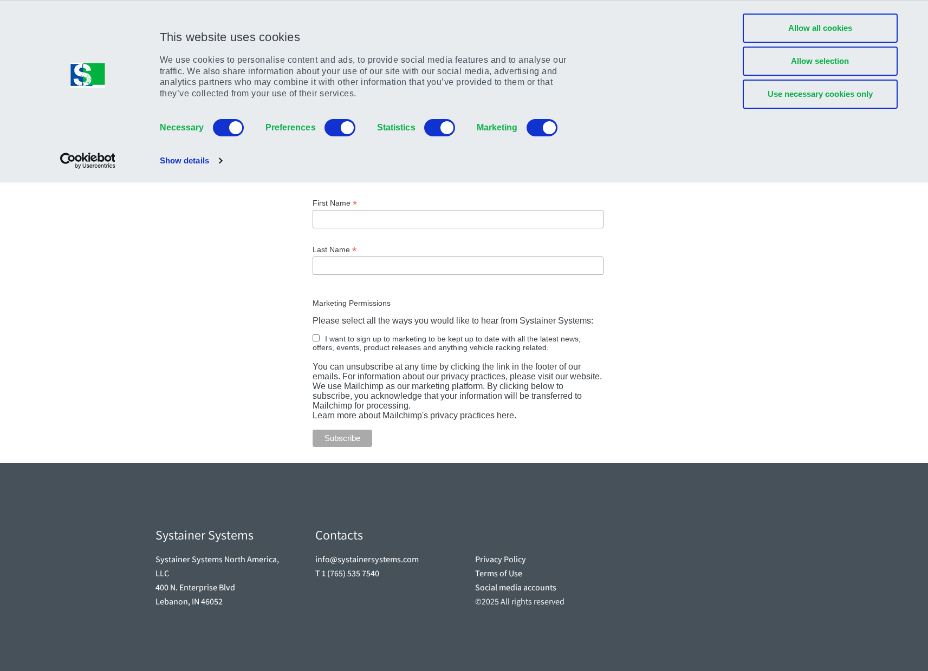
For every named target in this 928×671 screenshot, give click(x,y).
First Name (335, 203)
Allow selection (820, 60)
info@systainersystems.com (367, 559)
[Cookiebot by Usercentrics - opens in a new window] (87, 161)
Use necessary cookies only (820, 93)
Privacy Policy (500, 559)
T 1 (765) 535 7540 (347, 573)
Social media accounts (515, 587)
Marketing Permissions (352, 303)
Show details (184, 160)
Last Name (334, 250)
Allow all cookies (820, 27)
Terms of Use (498, 573)
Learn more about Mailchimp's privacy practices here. (414, 415)
